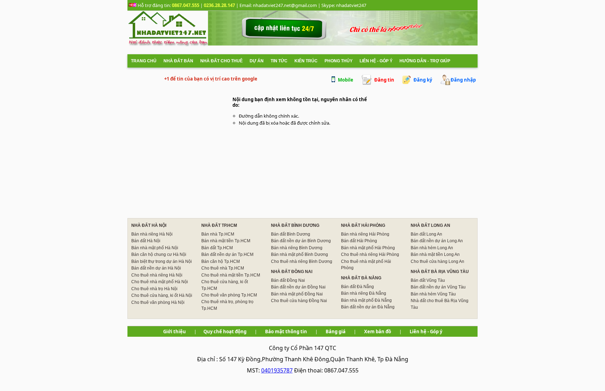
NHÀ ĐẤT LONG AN (430, 225)
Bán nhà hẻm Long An (432, 247)
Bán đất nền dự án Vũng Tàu (438, 287)
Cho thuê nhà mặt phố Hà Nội (159, 281)
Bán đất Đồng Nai (288, 280)
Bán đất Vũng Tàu (428, 280)
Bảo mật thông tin (286, 331)
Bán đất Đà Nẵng (357, 286)
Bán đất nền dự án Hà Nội (156, 268)
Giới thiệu (174, 331)
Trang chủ (144, 60)
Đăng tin (384, 80)
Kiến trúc (306, 60)
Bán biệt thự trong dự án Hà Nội (161, 261)
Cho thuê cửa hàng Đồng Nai (299, 300)
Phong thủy (339, 60)
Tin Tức (279, 60)
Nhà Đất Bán (178, 60)
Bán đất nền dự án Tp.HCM (227, 254)
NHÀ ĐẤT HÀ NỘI (148, 225)
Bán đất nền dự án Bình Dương (301, 240)
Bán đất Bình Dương (290, 234)
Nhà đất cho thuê (221, 60)
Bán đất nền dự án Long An (437, 240)
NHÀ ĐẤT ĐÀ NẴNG (361, 277)
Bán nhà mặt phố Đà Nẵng (366, 300)
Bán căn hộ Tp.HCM (220, 261)
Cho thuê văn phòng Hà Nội (158, 302)
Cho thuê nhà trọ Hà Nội (154, 288)
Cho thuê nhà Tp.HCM (222, 268)
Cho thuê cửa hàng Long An (437, 261)
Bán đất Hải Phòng (359, 240)
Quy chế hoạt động (224, 331)
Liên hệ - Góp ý (376, 60)
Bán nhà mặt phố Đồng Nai (297, 294)
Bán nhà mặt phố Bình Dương (299, 254)
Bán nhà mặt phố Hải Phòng (368, 247)
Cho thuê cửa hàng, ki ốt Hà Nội (161, 295)
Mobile (345, 80)
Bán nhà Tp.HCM (217, 234)
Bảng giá (336, 331)
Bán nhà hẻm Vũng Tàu (433, 294)
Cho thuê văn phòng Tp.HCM (229, 295)
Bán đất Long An (426, 234)
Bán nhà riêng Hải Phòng (365, 234)
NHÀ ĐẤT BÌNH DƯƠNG (295, 225)
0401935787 (277, 370)
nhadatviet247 (351, 5)
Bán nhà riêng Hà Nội (152, 234)
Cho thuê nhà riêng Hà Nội (156, 275)
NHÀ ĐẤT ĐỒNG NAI (291, 271)
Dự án (257, 60)
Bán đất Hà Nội (145, 240)
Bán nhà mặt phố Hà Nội (154, 247)
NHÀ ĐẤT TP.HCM (219, 225)
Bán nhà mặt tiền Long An (435, 254)
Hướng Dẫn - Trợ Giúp (424, 60)
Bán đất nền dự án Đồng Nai (298, 287)
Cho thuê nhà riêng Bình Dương (301, 261)
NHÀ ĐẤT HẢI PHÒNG (363, 225)
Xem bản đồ (377, 331)
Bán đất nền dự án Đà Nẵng (368, 307)
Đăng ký (422, 80)
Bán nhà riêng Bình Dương (296, 247)
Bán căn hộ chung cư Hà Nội (158, 254)
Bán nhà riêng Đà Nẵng (363, 293)
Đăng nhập (463, 80)
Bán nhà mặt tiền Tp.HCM (225, 240)
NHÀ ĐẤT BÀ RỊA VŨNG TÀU (440, 271)
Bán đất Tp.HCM (217, 247)
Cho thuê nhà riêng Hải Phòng (370, 254)
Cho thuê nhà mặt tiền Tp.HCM (230, 275)
